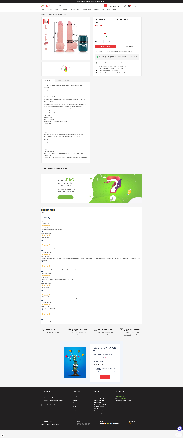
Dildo (74, 402)
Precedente (44, 223)
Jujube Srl (55, 422)
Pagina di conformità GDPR (100, 404)
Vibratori (75, 400)
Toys (42, 9)
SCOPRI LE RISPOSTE (65, 197)
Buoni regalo (75, 396)
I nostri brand (97, 396)
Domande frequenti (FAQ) (100, 398)
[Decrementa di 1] (101, 41)
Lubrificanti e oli (76, 410)
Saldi (74, 394)
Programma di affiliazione (100, 410)
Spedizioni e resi (97, 402)
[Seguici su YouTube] (83, 424)
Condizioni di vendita (99, 400)
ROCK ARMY (97, 28)
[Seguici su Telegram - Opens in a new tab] (89, 424)
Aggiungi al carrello (105, 46)
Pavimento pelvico (86, 9)
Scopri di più (123, 72)
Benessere (64, 9)
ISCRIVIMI (105, 377)
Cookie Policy (97, 415)
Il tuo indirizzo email (98, 361)
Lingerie (56, 9)
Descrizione (48, 80)
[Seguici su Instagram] (80, 424)
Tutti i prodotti (48, 14)
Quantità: (97, 41)
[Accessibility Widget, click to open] (179, 428)
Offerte (114, 9)
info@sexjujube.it (122, 398)
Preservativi (75, 408)
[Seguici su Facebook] (78, 424)
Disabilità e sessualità (77, 413)
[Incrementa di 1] (109, 41)
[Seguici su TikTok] (86, 424)
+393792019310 (121, 396)
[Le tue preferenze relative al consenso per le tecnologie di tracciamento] (2, 435)
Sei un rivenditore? (75, 9)
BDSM (49, 9)
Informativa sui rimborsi (99, 406)
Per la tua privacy (98, 413)
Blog (103, 9)
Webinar (108, 9)
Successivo (49, 223)
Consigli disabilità (63, 80)
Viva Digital (52, 426)
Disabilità (95, 9)
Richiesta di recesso (98, 408)
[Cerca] (105, 5)
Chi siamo (96, 394)
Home (42, 14)
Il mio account (114, 6)
